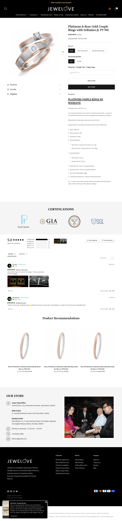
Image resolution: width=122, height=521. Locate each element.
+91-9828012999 (101, 15)
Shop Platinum (21, 15)
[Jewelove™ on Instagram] (14, 491)
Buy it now (91, 87)
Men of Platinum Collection (64, 462)
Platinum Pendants (49, 516)
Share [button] (11, 291)
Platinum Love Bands (102, 513)
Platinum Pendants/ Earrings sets (76, 516)
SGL (86, 173)
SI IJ (71, 61)
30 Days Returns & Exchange (83, 465)
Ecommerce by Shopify (17, 498)
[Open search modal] (5, 8)
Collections (33, 15)
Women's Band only (98, 51)
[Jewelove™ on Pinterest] (11, 491)
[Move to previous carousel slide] (5, 347)
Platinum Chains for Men (72, 513)
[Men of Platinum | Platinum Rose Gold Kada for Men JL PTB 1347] (24, 345)
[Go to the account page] (109, 8)
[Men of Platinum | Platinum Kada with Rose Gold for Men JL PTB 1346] (61, 345)
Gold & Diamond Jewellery (64, 473)
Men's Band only (83, 51)
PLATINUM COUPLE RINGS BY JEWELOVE (85, 101)
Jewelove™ (18, 495)
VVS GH (79, 61)
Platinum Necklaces (60, 516)
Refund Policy (79, 462)
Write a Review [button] (108, 240)
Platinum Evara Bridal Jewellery (66, 468)
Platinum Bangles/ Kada (106, 516)
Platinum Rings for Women (57, 513)
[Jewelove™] (61, 8)
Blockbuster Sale (46, 15)
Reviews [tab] (10, 254)
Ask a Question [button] (93, 240)
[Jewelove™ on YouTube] (17, 491)
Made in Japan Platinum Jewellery (66, 471)
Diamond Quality (74, 56)
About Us (83, 15)
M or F (70, 46)
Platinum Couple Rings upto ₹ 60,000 (67, 465)
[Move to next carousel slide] (62, 52)
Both (71, 51)
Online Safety (79, 460)
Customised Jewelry (72, 15)
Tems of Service (80, 468)
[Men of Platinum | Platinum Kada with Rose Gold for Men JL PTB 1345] (97, 345)
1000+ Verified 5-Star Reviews (61, 3)
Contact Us (96, 462)
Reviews (91, 15)
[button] (111, 291)
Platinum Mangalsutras (93, 516)
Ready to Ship (58, 15)
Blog (94, 468)
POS (8, 498)
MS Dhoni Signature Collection (65, 460)
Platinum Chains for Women (87, 513)
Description (71, 94)
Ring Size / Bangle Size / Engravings (81, 67)
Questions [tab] (22, 254)
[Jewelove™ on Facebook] (8, 491)
